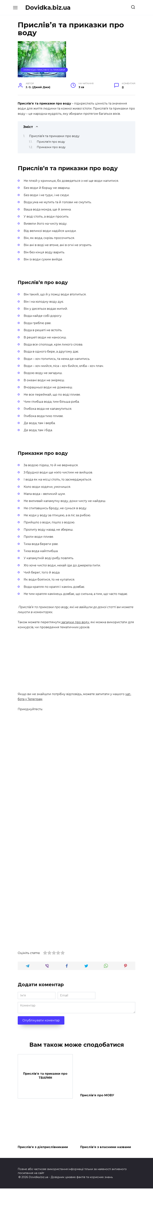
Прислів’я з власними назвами (105, 1147)
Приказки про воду (51, 147)
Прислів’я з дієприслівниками (43, 1147)
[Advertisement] (76, 661)
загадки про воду (75, 622)
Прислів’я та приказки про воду (54, 136)
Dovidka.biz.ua (48, 7)
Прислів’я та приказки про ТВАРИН (45, 1075)
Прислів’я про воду (51, 141)
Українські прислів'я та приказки (44, 70)
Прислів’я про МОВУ (97, 1095)
